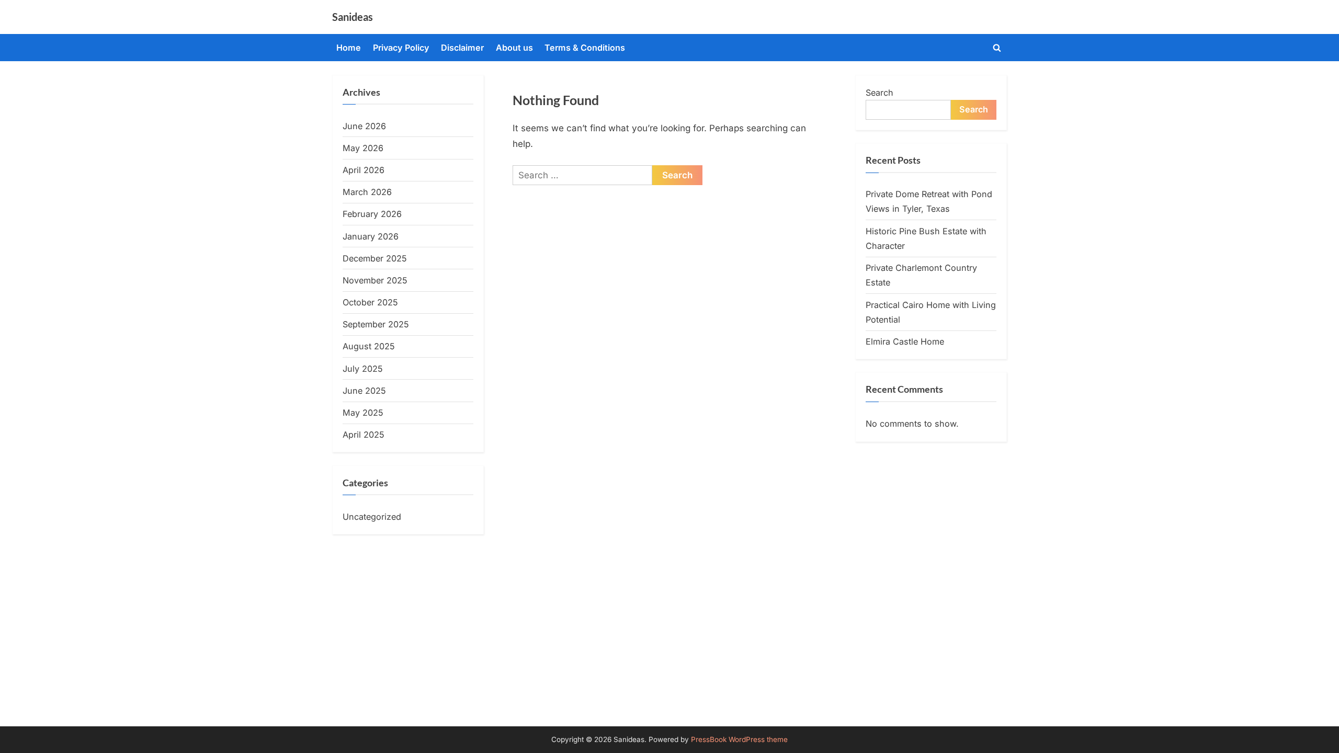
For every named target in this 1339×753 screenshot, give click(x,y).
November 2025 (375, 280)
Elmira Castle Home (905, 341)
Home (348, 47)
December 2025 (375, 258)
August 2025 (369, 346)
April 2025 (363, 434)
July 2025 (363, 368)
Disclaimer (462, 47)
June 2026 (364, 126)
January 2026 (371, 236)
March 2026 (367, 192)
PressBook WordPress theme (739, 739)
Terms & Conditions (584, 47)
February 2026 (372, 214)
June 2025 (364, 390)
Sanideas (352, 16)
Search (879, 92)
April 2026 (363, 170)
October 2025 (370, 302)
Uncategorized (372, 516)
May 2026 (363, 148)
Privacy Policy (401, 47)
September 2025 (376, 324)
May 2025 (363, 412)
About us (514, 47)
